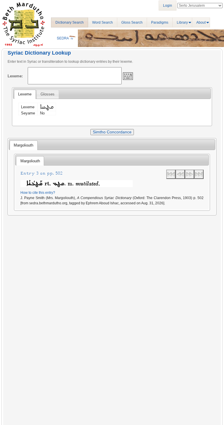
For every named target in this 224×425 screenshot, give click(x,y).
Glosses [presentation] (48, 94)
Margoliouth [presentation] (23, 145)
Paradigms (159, 22)
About (201, 22)
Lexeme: (15, 76)
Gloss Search (132, 22)
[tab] (25, 94)
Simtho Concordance (112, 132)
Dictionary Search (69, 22)
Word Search (102, 22)
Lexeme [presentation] (25, 94)
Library (182, 22)
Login (167, 6)
